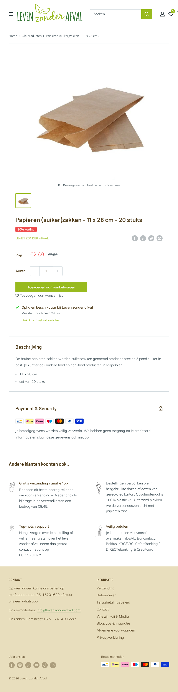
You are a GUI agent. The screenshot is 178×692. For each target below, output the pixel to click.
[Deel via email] (160, 238)
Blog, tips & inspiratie (113, 623)
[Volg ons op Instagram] (20, 665)
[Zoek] (146, 14)
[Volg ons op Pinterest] (28, 665)
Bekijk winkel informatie (40, 320)
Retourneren (106, 595)
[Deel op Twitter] (151, 238)
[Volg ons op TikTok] (45, 665)
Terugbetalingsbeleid (113, 602)
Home (13, 36)
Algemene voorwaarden (116, 630)
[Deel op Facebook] (135, 238)
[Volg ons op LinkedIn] (53, 665)
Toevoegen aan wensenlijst (41, 295)
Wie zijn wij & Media (113, 616)
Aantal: (21, 271)
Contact (103, 609)
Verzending (106, 588)
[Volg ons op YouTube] (36, 665)
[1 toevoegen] (34, 271)
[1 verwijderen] (57, 271)
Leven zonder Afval (32, 238)
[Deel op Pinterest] (143, 238)
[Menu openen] (11, 14)
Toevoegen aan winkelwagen (51, 287)
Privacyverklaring (110, 637)
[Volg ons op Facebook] (12, 665)
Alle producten (31, 36)
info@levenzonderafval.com (59, 610)
